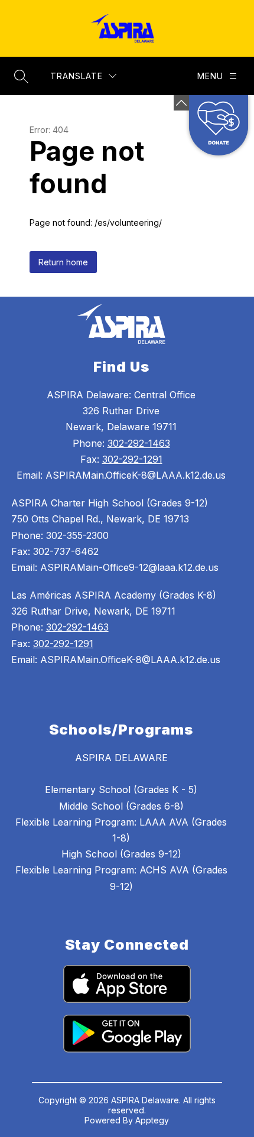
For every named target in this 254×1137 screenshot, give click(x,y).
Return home (63, 262)
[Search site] (21, 76)
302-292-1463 (139, 443)
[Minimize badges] (181, 103)
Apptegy (152, 1120)
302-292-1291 (132, 459)
